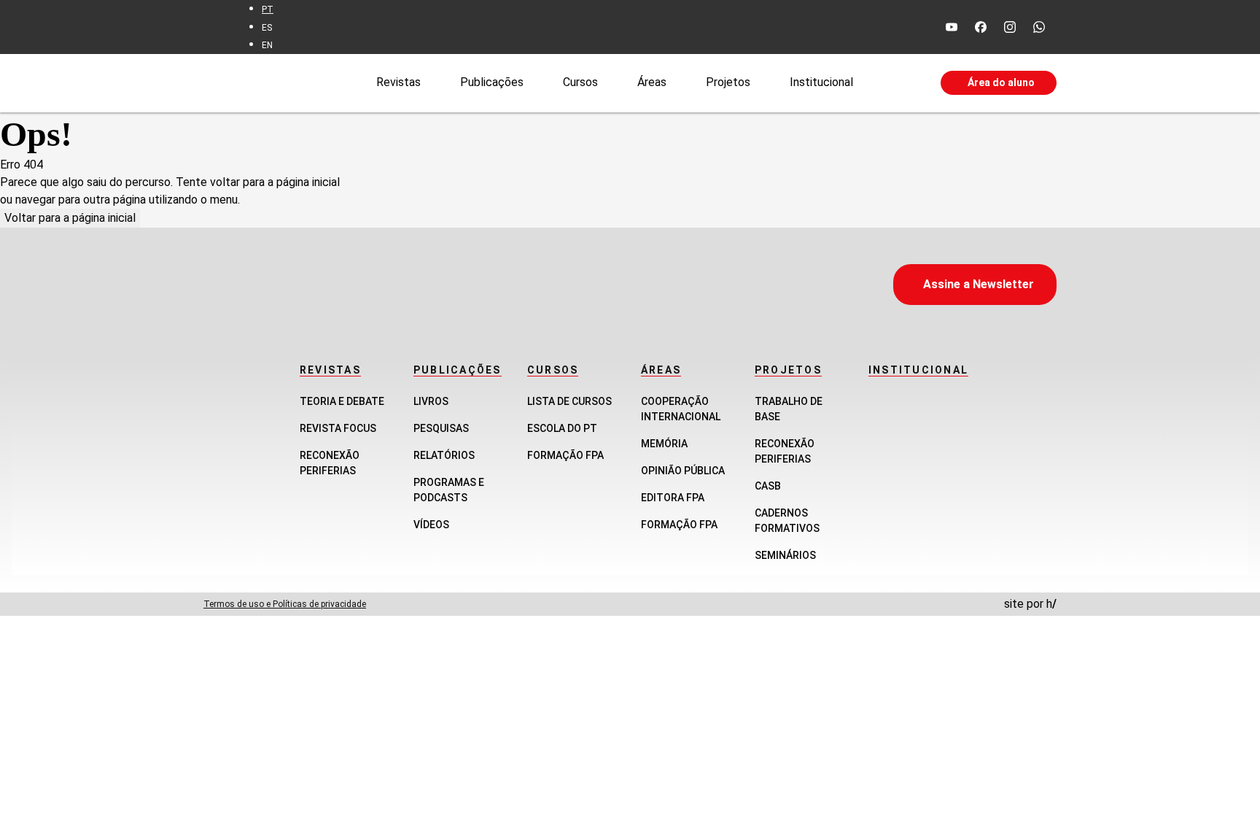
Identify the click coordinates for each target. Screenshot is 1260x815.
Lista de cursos (569, 401)
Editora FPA (672, 497)
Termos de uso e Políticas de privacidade (284, 604)
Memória (664, 443)
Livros (430, 401)
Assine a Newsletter (978, 284)
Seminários (785, 555)
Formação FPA (565, 455)
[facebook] (981, 27)
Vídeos (431, 524)
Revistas (398, 82)
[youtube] (951, 27)
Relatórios (444, 455)
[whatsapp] (1039, 27)
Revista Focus (338, 428)
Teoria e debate (342, 401)
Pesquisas (441, 428)
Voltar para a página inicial (70, 218)
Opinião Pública (683, 470)
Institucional (821, 82)
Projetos (728, 82)
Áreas (651, 82)
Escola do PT (562, 428)
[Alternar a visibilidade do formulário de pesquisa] (897, 83)
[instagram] (1010, 27)
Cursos (580, 82)
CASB (768, 486)
